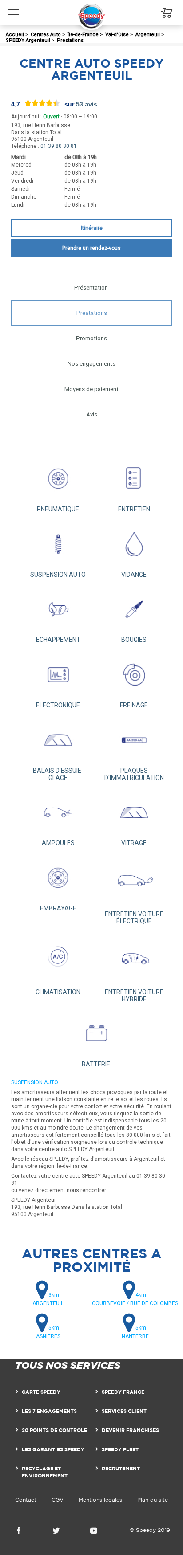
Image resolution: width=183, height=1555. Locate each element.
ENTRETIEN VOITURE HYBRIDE (134, 995)
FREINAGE (134, 705)
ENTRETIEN (134, 509)
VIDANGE (134, 574)
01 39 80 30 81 (58, 146)
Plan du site (152, 1499)
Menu (13, 5)
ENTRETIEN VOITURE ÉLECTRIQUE (134, 917)
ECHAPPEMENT (58, 639)
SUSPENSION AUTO (58, 574)
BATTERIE (96, 1064)
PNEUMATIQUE (58, 509)
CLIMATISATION (58, 992)
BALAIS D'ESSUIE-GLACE (58, 774)
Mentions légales (100, 1499)
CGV (58, 1499)
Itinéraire (92, 228)
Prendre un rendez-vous (91, 248)
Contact (25, 1499)
